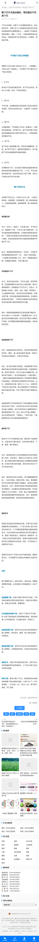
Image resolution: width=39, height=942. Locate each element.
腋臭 (3, 859)
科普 (26, 714)
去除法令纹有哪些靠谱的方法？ (29, 723)
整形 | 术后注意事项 (8, 828)
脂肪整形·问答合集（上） (28, 793)
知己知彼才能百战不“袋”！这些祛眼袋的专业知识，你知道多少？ (10, 724)
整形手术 (29, 859)
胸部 (3, 855)
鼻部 (27, 852)
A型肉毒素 (17, 852)
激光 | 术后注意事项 (8, 831)
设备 (15, 855)
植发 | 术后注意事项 (27, 828)
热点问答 (29, 841)
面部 (32, 714)
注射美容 (4, 7)
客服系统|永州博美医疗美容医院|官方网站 (19, 2)
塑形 (6, 714)
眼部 (15, 848)
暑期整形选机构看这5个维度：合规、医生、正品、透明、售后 (10, 750)
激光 (3, 845)
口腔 (3, 852)
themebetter (18, 928)
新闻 (3, 863)
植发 (27, 855)
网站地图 (28, 928)
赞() (19, 708)
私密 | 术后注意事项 (27, 831)
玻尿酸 (19, 714)
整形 (12, 714)
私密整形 (17, 859)
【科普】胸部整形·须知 (9, 813)
